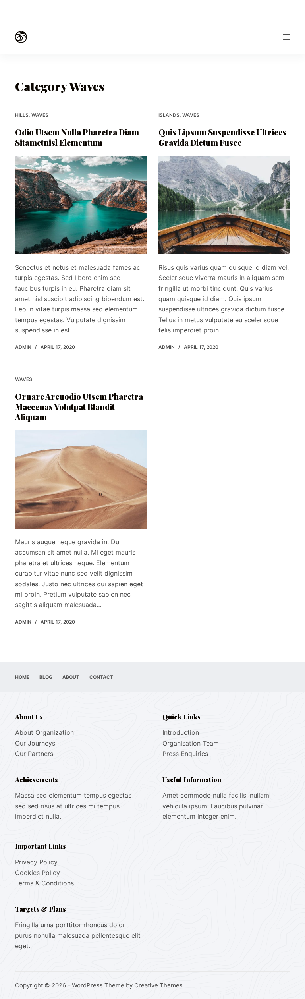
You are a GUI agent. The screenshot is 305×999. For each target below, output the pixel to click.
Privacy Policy (36, 862)
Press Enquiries (185, 753)
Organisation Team (190, 743)
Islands (169, 115)
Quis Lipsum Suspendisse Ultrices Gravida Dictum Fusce (222, 137)
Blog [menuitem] (45, 677)
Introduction (180, 732)
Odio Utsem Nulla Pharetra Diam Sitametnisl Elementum (77, 137)
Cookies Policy (37, 873)
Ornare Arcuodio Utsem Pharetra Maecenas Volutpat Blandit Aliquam (79, 406)
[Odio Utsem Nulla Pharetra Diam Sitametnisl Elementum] (81, 205)
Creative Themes (158, 985)
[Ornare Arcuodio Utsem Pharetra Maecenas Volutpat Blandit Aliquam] (81, 479)
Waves (39, 115)
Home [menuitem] (22, 677)
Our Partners (34, 753)
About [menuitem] (70, 677)
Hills (22, 115)
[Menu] (286, 37)
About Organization (44, 732)
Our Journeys (35, 743)
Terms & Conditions (44, 883)
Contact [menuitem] (101, 677)
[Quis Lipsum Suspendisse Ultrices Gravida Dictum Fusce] (224, 205)
